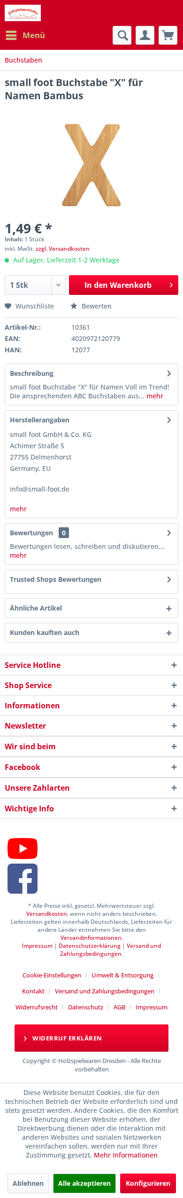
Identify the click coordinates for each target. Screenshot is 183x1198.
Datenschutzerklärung (90, 946)
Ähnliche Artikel (36, 607)
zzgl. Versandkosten (63, 249)
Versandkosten (46, 914)
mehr (154, 395)
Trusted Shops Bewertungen (55, 579)
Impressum (37, 946)
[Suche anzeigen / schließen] (122, 35)
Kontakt (33, 991)
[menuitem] (25, 35)
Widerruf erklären (66, 1038)
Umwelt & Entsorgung (122, 975)
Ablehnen (28, 1183)
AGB (119, 1007)
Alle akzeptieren (84, 1183)
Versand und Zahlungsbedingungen (110, 950)
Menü (34, 35)
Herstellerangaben (39, 419)
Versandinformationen (91, 938)
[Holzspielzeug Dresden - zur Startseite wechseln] (23, 13)
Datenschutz (85, 1007)
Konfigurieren (148, 1183)
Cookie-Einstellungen (52, 975)
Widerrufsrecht (36, 1007)
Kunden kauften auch (44, 632)
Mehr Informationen (126, 1154)
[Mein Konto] (145, 35)
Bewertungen (31, 532)
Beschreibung (31, 373)
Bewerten (96, 305)
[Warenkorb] (168, 35)
